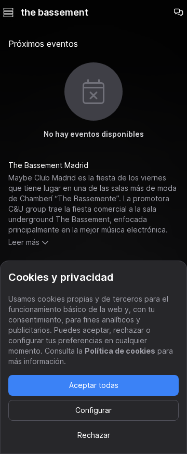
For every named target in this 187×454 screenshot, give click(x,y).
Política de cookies (120, 350)
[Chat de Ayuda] (178, 12)
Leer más (23, 242)
